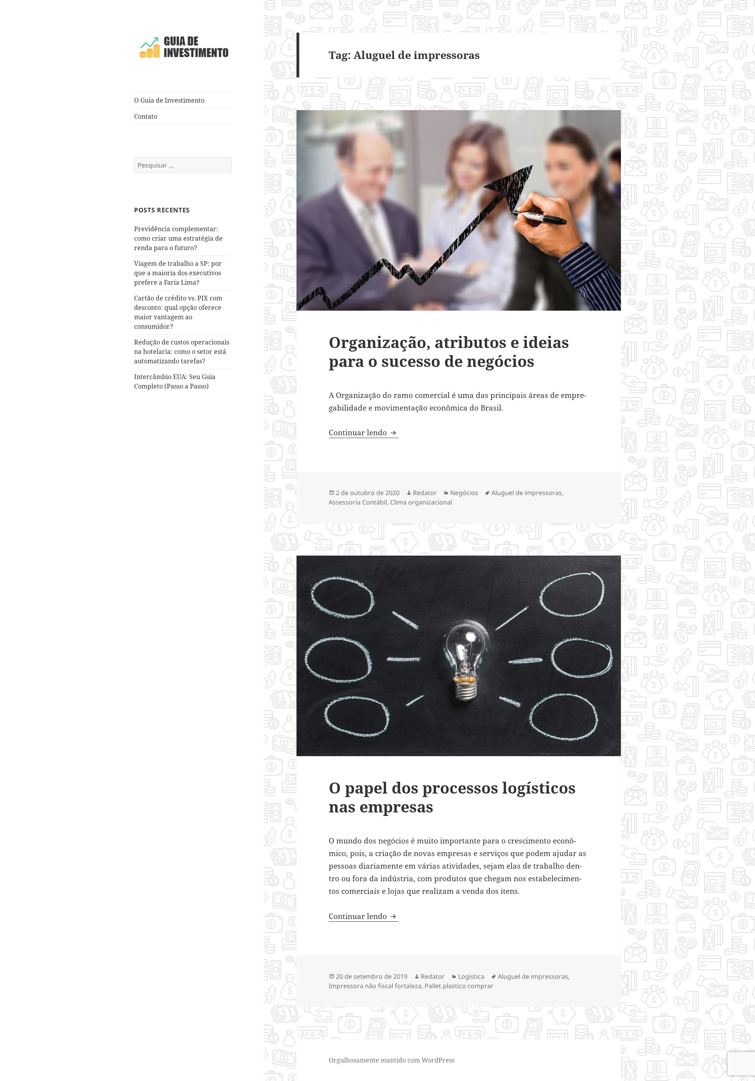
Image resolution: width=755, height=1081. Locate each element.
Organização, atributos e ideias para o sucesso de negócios (449, 351)
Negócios (464, 492)
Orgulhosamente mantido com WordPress (392, 1060)
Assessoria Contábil (358, 502)
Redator (425, 492)
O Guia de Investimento (169, 100)
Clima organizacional (421, 502)
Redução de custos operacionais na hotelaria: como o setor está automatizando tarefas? (181, 351)
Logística (471, 976)
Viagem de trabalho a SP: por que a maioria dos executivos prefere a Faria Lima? (178, 273)
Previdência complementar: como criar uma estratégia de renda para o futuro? (178, 238)
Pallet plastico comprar (459, 986)
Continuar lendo (363, 432)
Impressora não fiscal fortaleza (375, 986)
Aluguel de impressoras (527, 492)
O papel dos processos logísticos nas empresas (452, 797)
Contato (145, 116)
